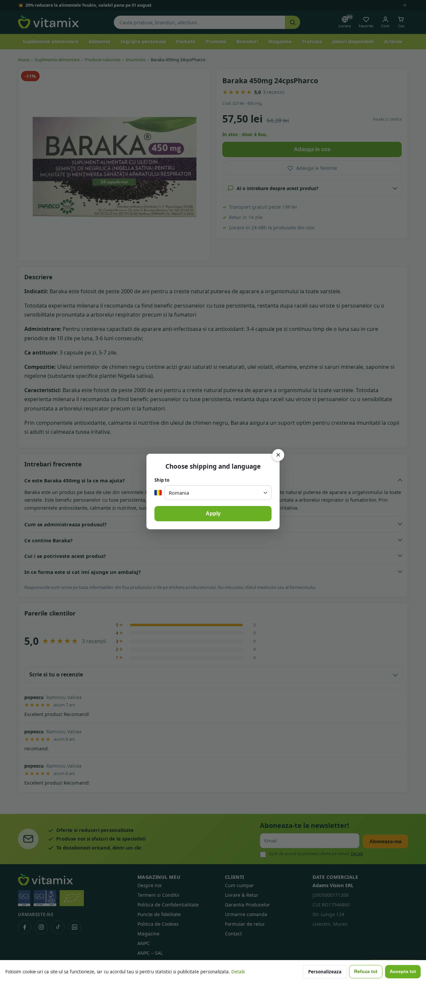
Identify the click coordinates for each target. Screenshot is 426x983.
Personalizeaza (324, 972)
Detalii (238, 972)
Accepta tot (403, 971)
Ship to (161, 480)
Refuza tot (365, 971)
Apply (213, 513)
